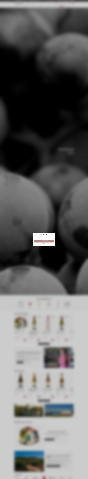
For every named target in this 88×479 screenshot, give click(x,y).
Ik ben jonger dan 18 (44, 243)
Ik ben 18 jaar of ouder (44, 240)
